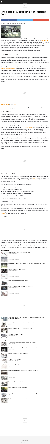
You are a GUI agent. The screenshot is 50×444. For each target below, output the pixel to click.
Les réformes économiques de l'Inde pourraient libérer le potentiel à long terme (24, 292)
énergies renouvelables (25, 43)
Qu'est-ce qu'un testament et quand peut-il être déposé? (20, 328)
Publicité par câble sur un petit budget (16, 381)
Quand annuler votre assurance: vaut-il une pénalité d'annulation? (21, 322)
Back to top (25, 438)
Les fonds (34, 178)
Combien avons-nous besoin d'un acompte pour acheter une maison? (22, 342)
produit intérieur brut (28, 127)
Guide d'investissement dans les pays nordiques (18, 280)
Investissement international (6, 9)
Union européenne (5, 104)
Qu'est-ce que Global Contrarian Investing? (17, 269)
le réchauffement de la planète (8, 68)
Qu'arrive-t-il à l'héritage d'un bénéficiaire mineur (18, 353)
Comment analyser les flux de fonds (15, 258)
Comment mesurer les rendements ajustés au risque (19, 252)
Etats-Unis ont (44, 40)
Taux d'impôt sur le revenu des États (15, 334)
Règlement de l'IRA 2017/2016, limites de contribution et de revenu (22, 376)
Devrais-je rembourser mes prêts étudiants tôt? (18, 387)
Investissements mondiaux (16, 9)
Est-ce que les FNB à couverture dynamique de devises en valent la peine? (23, 275)
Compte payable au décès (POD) (15, 359)
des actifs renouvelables (9, 118)
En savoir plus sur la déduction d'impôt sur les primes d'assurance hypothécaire (24, 393)
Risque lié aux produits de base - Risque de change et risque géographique (23, 347)
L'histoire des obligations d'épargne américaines (18, 398)
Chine (14, 104)
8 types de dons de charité (13, 364)
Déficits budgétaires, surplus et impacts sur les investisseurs (20, 286)
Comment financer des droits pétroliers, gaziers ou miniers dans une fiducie (23, 370)
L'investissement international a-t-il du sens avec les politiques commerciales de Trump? (26, 263)
